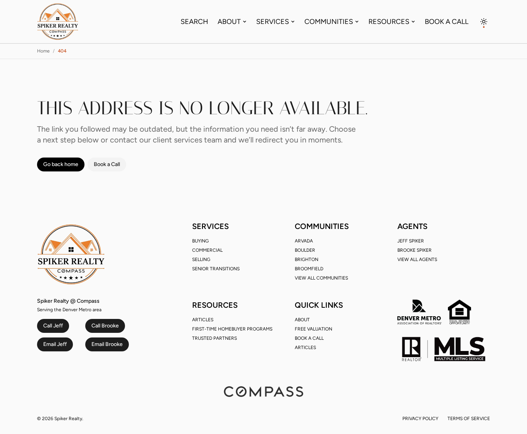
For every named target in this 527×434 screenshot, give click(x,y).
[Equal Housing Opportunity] (459, 312)
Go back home (60, 164)
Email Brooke (107, 344)
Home (43, 51)
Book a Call (446, 21)
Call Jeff (53, 325)
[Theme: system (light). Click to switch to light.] (484, 21)
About (229, 21)
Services (272, 21)
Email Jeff (55, 344)
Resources (388, 21)
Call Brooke (105, 325)
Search (194, 21)
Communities (328, 21)
